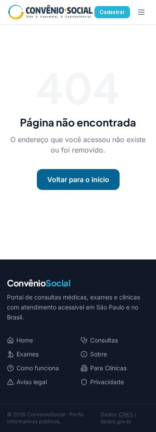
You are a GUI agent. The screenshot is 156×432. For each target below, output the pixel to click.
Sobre (98, 354)
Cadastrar (112, 12)
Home (24, 340)
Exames (27, 354)
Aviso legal (31, 381)
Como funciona (37, 368)
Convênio (38, 282)
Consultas (104, 340)
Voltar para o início (78, 179)
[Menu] (141, 12)
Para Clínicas (108, 368)
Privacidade (107, 381)
